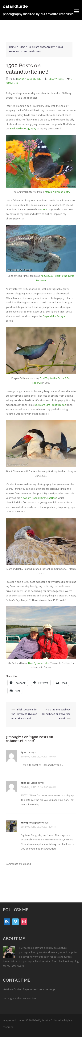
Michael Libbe (29, 782)
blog (76, 961)
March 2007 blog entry (57, 192)
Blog (22, 47)
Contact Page (21, 989)
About (43, 209)
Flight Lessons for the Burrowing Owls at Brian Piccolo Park (24, 714)
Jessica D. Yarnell (51, 1020)
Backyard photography (42, 47)
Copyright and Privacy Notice (19, 998)
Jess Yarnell (56, 79)
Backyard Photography (23, 128)
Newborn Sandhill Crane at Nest (39, 498)
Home (12, 47)
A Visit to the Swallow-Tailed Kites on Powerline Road (56, 714)
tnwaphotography (32, 822)
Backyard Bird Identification (50, 405)
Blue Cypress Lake (38, 663)
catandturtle (15, 6)
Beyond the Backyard (55, 316)
